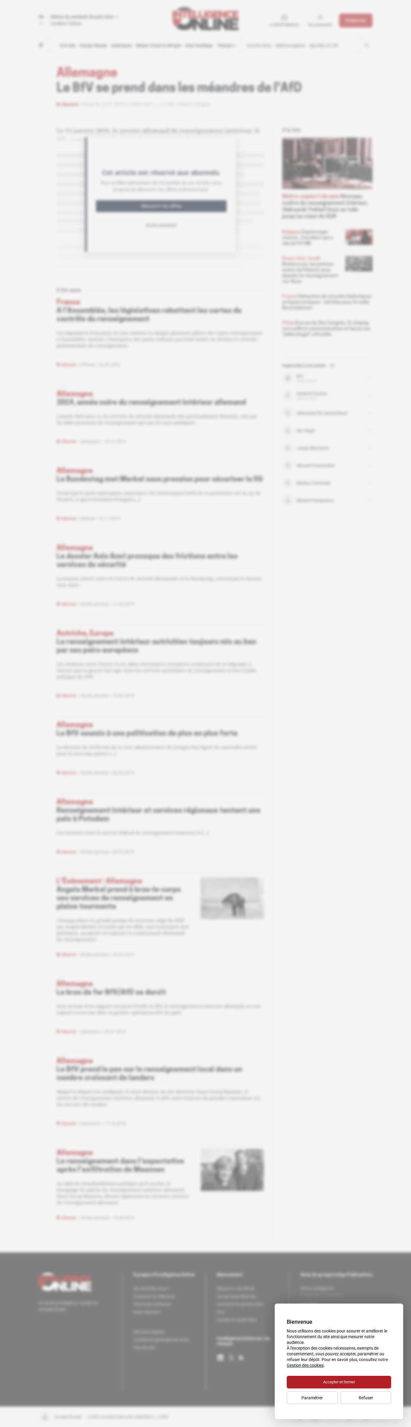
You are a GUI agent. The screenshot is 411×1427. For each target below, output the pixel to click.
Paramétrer (312, 1397)
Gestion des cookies (305, 1365)
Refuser (366, 1397)
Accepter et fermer (339, 1382)
